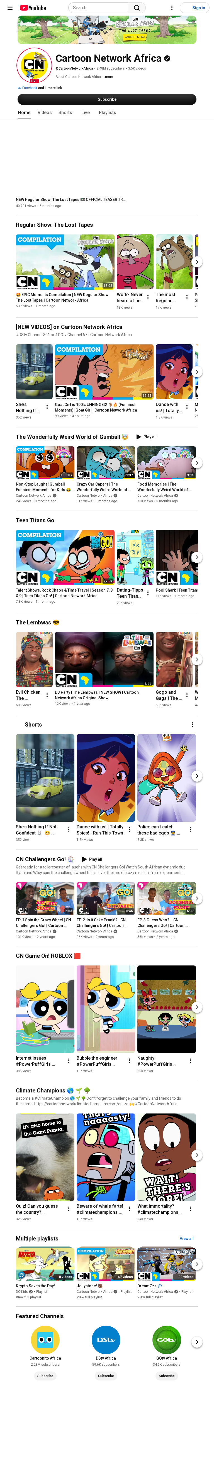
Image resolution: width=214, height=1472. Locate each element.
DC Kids (22, 1292)
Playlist (41, 1292)
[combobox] (100, 7)
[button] (34, 65)
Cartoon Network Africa (34, 496)
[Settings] (172, 7)
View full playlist (28, 1297)
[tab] (24, 112)
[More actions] (148, 297)
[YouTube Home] (33, 8)
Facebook (29, 88)
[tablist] (107, 112)
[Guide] (10, 7)
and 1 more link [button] (50, 88)
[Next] (197, 261)
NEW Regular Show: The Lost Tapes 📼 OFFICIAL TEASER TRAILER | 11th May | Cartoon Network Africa (72, 199)
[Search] (137, 7)
